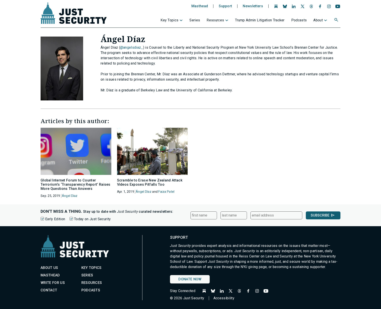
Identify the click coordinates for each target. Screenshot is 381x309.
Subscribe (320, 215)
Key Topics (169, 20)
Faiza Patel (166, 191)
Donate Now (189, 279)
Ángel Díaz (70, 196)
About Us (49, 268)
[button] (336, 20)
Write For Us (53, 283)
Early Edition (55, 219)
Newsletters (253, 6)
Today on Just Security (92, 219)
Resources (215, 20)
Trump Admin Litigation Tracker (260, 20)
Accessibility (223, 298)
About (318, 20)
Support (225, 6)
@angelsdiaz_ (131, 47)
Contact (49, 290)
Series (194, 20)
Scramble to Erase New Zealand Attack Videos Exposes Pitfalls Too (150, 182)
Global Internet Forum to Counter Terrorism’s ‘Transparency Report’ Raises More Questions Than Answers (75, 184)
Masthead (199, 6)
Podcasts (299, 20)
